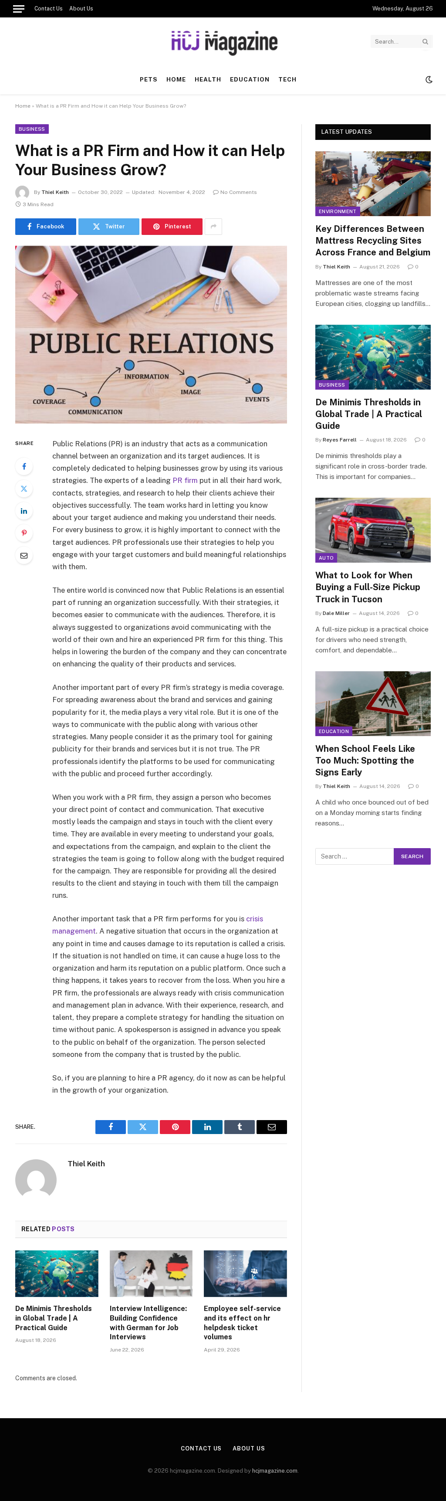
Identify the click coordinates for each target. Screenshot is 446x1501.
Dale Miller (336, 613)
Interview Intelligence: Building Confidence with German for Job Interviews (148, 1322)
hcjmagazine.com (274, 1470)
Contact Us (48, 9)
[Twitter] (24, 488)
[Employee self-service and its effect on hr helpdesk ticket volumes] (245, 1273)
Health (208, 79)
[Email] (24, 555)
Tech (287, 79)
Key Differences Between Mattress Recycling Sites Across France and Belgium (372, 241)
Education (250, 79)
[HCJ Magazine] (223, 41)
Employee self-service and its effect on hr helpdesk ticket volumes (242, 1322)
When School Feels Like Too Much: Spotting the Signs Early (365, 761)
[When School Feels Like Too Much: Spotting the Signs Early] (373, 703)
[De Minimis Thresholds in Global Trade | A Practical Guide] (56, 1273)
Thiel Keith (55, 192)
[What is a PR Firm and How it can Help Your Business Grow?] (151, 335)
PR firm (185, 480)
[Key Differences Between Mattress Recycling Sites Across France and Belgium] (373, 183)
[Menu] (18, 8)
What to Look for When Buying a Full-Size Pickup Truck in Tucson (367, 587)
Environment (338, 211)
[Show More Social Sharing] (213, 226)
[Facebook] (24, 466)
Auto (326, 557)
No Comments (238, 192)
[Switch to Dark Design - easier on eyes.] (428, 80)
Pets (149, 79)
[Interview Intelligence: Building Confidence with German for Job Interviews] (151, 1273)
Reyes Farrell (340, 440)
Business (32, 129)
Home (176, 79)
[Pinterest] (24, 533)
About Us (81, 9)
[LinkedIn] (24, 511)
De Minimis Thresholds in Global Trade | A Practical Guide (53, 1318)
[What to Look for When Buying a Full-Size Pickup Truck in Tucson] (373, 530)
